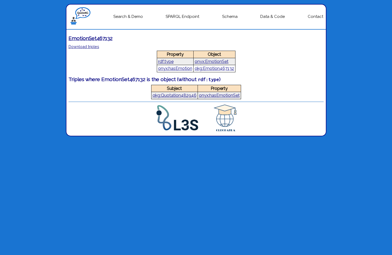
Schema (230, 16)
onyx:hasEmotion (175, 68)
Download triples (84, 46)
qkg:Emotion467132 (214, 68)
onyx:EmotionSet (212, 61)
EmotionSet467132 (91, 38)
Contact (315, 16)
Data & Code (272, 16)
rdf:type (166, 61)
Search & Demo (128, 16)
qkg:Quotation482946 (175, 95)
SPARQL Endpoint (182, 16)
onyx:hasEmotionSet (219, 95)
